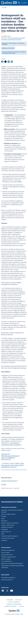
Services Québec (5, 552)
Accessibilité (9, 599)
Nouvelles (4, 7)
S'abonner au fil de (8, 481)
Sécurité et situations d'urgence (9, 536)
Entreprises (4, 520)
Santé (2, 534)
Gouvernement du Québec (12, 502)
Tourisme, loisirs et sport (7, 538)
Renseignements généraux (8, 577)
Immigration (4, 529)
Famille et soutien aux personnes (10, 523)
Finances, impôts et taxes (7, 525)
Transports (4, 540)
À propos (21, 606)
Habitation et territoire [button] (8, 48)
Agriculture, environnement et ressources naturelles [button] (13, 43)
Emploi (3, 518)
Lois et (6, 561)
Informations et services (8, 507)
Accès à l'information (14, 602)
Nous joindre (24, 2)
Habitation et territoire (7, 527)
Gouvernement (6, 547)
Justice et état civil (6, 531)
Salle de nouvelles (6, 559)
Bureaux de (6, 579)
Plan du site (18, 599)
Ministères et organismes (7, 550)
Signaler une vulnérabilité (11, 563)
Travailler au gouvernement (8, 557)
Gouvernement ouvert (7, 554)
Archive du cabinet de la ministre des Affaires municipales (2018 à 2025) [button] (14, 52)
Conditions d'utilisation (10, 606)
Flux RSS (3, 484)
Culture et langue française (8, 514)
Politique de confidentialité (14, 604)
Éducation (3, 516)
